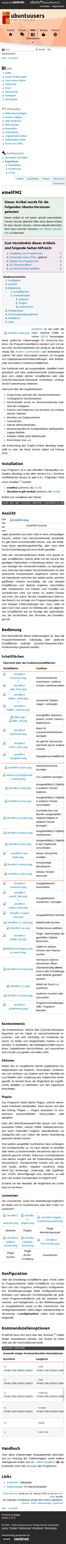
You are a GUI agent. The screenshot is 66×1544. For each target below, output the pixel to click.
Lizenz (5, 1528)
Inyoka (17, 1515)
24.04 (55, 491)
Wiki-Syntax (12, 124)
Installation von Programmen (26, 253)
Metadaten (14, 165)
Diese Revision (10, 1493)
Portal (10, 30)
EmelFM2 (12, 1482)
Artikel (20, 178)
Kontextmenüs (22, 295)
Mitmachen (33, 38)
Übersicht (10, 84)
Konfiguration (15, 310)
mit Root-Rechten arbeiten (25, 268)
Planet (55, 30)
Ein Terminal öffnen (20, 265)
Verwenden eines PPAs (23, 257)
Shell (33, 1503)
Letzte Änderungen (16, 77)
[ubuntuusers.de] (24, 19)
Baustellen (11, 128)
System (25, 1503)
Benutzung (11, 92)
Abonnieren (58, 183)
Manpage (31, 1466)
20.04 (37, 487)
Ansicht (12, 284)
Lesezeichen (26, 307)
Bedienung (14, 288)
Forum (22, 30)
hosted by (7, 2)
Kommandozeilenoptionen (23, 314)
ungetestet (58, 1503)
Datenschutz (25, 1528)
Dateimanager (15, 1486)
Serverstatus (51, 1528)
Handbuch (14, 318)
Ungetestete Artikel (16, 136)
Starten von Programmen (24, 261)
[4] (55, 1334)
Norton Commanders (28, 351)
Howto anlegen (13, 117)
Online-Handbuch (45, 1462)
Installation (14, 280)
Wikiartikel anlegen (16, 113)
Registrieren (58, 6)
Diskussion (58, 179)
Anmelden (45, 6)
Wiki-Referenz (13, 121)
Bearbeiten (32, 179)
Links (11, 322)
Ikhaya (44, 30)
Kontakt (13, 1528)
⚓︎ (60, 253)
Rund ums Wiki (14, 143)
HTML (12, 173)
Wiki (33, 30)
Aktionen (24, 299)
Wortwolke (11, 99)
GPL (44, 336)
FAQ (7, 88)
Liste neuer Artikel (15, 80)
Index (8, 73)
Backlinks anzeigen (16, 157)
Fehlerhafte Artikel (15, 139)
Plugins (23, 303)
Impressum (38, 1528)
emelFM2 (13, 58)
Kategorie (10, 95)
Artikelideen (11, 132)
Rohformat (14, 169)
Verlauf (45, 179)
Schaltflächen (21, 292)
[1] (21, 481)
